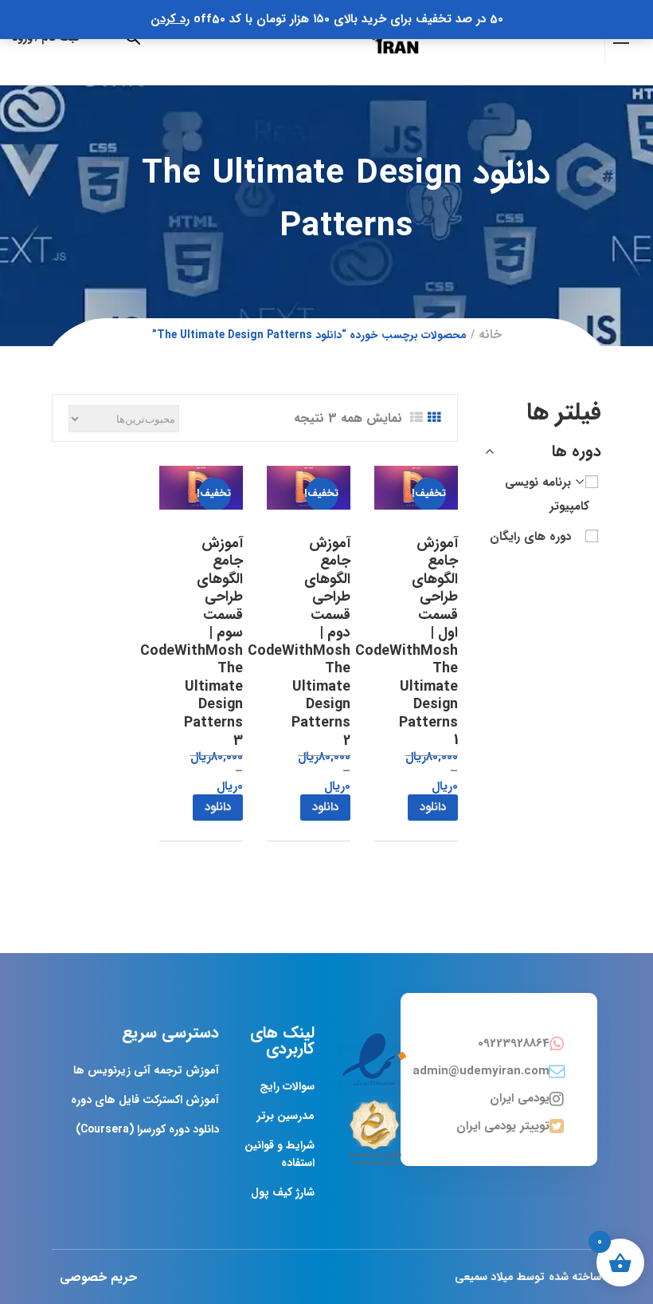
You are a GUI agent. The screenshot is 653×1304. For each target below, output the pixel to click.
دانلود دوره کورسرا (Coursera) (147, 1129)
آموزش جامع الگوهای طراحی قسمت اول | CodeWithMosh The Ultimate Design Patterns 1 (406, 642)
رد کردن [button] (170, 19)
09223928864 (513, 1043)
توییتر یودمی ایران (502, 1126)
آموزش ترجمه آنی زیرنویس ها (146, 1070)
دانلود (433, 807)
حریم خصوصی (98, 1277)
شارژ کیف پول (283, 1192)
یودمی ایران (519, 1098)
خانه (490, 335)
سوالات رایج (287, 1086)
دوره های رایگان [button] (530, 536)
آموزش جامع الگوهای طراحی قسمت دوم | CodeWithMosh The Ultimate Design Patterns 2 (299, 642)
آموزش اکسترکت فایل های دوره (145, 1100)
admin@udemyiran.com (481, 1071)
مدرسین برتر (286, 1116)
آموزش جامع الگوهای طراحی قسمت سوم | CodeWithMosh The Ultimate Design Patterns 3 (191, 642)
